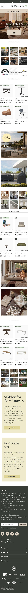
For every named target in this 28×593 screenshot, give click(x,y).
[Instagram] (7, 534)
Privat (4, 2)
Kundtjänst (11, 476)
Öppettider (11, 428)
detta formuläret (5, 511)
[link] (14, 72)
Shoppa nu (14, 33)
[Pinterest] (12, 534)
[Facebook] (2, 534)
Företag (10, 2)
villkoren (13, 528)
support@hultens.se (9, 542)
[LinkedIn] (17, 534)
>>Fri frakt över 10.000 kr (14, 11)
